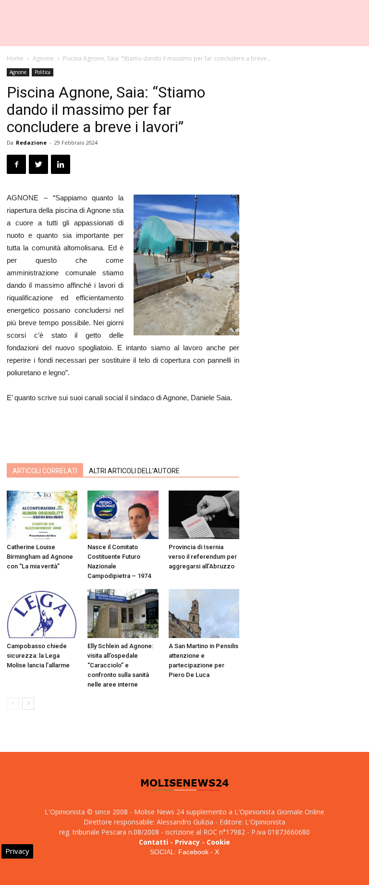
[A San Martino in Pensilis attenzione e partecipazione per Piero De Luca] (204, 613)
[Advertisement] (123, 431)
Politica (42, 72)
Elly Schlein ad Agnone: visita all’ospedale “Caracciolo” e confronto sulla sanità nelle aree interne (120, 665)
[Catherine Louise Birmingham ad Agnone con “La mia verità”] (42, 515)
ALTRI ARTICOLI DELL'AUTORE (134, 471)
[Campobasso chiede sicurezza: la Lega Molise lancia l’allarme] (42, 613)
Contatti (153, 842)
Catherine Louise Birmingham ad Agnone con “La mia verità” (40, 556)
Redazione (31, 142)
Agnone (43, 58)
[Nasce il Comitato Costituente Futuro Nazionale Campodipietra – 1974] (122, 515)
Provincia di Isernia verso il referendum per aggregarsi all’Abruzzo (203, 556)
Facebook (193, 852)
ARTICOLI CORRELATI (44, 471)
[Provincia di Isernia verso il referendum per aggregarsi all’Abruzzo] (204, 515)
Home (15, 58)
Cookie (218, 842)
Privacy (187, 842)
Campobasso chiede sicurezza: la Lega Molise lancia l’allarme (38, 655)
